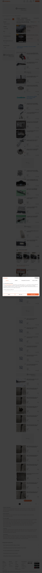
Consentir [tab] (7, 280)
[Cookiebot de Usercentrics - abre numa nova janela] (35, 278)
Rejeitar (9, 294)
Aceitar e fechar (33, 294)
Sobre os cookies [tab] (34, 280)
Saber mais (20, 294)
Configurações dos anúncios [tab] (25, 280)
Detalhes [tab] (16, 280)
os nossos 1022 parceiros (9, 284)
